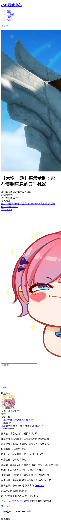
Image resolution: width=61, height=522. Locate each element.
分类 (9, 20)
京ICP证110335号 (20, 501)
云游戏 (10, 14)
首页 (9, 11)
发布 (4, 388)
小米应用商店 (8, 420)
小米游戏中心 (11, 5)
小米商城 (19, 420)
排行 (9, 17)
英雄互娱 (28, 420)
